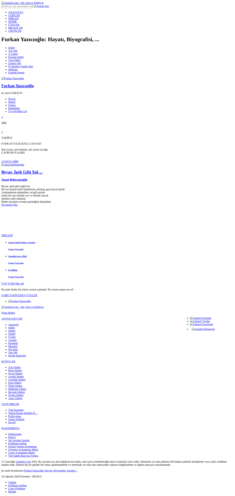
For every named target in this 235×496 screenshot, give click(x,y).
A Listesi (13, 54)
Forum (11, 105)
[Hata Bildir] (8, 312)
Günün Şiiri (14, 63)
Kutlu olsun (14, 416)
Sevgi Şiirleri (15, 373)
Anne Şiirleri (15, 398)
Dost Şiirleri (14, 382)
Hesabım (13, 343)
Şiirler (11, 47)
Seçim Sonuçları (17, 355)
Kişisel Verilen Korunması (22, 446)
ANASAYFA (15, 12)
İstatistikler (14, 108)
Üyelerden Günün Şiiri (20, 66)
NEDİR (12, 21)
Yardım (12, 482)
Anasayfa (13, 324)
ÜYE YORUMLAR (12, 283)
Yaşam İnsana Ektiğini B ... (23, 413)
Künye (12, 437)
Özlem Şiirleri (15, 395)
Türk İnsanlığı (16, 410)
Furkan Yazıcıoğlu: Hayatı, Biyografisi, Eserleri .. (50, 470)
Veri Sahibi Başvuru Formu (23, 455)
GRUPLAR (15, 30)
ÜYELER (13, 24)
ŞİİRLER (13, 18)
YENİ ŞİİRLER (10, 404)
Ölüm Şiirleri (15, 385)
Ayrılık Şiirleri (16, 376)
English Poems (16, 72)
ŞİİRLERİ (7, 235)
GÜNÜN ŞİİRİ (9, 161)
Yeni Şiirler (14, 60)
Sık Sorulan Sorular (19, 440)
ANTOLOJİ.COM (11, 318)
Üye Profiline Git (17, 111)
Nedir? (12, 333)
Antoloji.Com (23, 461)
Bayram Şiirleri (16, 392)
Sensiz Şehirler (16, 419)
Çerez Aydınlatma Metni (21, 452)
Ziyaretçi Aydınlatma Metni (23, 449)
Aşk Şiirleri (14, 367)
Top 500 (12, 50)
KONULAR (8, 361)
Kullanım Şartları (17, 443)
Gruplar (12, 340)
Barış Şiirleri (15, 370)
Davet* (12, 422)
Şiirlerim (13, 69)
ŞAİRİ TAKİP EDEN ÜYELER (19, 295)
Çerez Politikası (16, 488)
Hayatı (11, 98)
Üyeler (12, 337)
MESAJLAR (15, 27)
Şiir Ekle (13, 349)
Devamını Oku (9, 204)
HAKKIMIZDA (10, 428)
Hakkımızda (15, 434)
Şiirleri (11, 102)
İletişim (12, 491)
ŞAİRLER (14, 15)
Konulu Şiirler (16, 57)
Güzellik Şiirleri (16, 379)
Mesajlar (13, 346)
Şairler (11, 330)
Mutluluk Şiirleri (17, 389)
